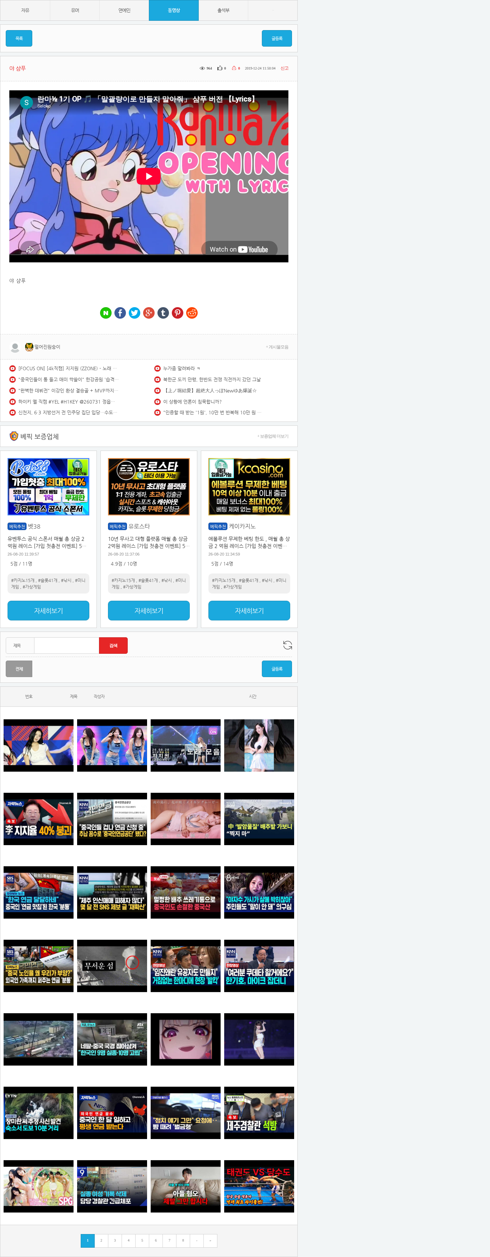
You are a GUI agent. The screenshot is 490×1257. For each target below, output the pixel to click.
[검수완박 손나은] (259, 892)
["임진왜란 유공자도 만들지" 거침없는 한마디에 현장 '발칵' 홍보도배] (186, 966)
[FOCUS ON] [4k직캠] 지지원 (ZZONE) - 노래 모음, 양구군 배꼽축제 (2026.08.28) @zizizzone (68, 368)
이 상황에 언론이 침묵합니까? (192, 401)
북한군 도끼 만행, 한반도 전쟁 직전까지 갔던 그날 (212, 379)
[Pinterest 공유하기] (177, 313)
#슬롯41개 (47, 580)
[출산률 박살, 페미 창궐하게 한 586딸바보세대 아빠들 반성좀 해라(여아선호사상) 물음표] (186, 1186)
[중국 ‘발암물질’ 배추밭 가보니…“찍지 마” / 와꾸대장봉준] (259, 819)
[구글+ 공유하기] (148, 313)
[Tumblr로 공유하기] (163, 313)
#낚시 (66, 580)
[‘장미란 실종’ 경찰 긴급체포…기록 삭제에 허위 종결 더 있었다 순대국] (112, 1186)
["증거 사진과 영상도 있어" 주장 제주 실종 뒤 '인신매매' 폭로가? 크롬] (112, 892)
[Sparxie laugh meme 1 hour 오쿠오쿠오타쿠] (186, 1039)
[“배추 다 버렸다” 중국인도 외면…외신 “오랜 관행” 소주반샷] (186, 892)
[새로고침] (287, 645)
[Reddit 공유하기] (191, 313)
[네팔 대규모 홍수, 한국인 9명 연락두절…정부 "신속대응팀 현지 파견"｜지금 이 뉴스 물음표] (112, 1039)
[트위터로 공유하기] (134, 313)
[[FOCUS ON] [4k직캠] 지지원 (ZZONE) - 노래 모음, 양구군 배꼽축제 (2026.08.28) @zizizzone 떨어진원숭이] (186, 745)
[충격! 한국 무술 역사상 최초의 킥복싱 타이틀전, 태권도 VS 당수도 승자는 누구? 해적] (259, 1186)
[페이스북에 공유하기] (120, 313)
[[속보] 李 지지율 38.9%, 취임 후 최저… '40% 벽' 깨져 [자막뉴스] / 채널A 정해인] (39, 819)
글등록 (277, 38)
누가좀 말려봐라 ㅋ (182, 368)
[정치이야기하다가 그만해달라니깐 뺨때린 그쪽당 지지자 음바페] (186, 1113)
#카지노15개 (22, 580)
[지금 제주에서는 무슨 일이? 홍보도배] (112, 966)
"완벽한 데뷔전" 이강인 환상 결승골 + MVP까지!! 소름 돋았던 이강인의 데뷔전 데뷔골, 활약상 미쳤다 (68, 390)
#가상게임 (32, 586)
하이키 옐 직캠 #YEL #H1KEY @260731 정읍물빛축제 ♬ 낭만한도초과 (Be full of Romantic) (68, 401)
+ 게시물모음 (277, 346)
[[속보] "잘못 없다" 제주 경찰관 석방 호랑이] (259, 1113)
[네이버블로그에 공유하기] (105, 313)
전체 (19, 668)
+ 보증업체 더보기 (272, 436)
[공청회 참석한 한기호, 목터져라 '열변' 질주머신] (259, 966)
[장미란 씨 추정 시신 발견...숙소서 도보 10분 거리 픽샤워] (39, 1113)
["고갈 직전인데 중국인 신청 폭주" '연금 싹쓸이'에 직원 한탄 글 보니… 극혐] (112, 819)
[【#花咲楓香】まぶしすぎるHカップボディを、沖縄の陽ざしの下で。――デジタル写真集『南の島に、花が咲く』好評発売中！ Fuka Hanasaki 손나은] (186, 819)
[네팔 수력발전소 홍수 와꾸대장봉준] (39, 1039)
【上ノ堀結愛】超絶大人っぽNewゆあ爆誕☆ (210, 390)
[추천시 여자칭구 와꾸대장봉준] (259, 1039)
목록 (19, 38)
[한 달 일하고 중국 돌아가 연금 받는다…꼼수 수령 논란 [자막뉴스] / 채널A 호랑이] (112, 1113)
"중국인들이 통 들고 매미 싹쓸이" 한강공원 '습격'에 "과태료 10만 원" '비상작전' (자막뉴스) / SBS (68, 379)
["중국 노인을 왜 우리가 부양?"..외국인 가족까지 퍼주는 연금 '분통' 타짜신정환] (39, 966)
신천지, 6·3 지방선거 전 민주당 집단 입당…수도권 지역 (68, 412)
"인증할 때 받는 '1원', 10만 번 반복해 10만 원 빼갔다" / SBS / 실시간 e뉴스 (213, 412)
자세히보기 (48, 610)
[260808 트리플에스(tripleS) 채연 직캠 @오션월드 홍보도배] (259, 745)
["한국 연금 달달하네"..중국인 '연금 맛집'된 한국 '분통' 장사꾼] (39, 892)
